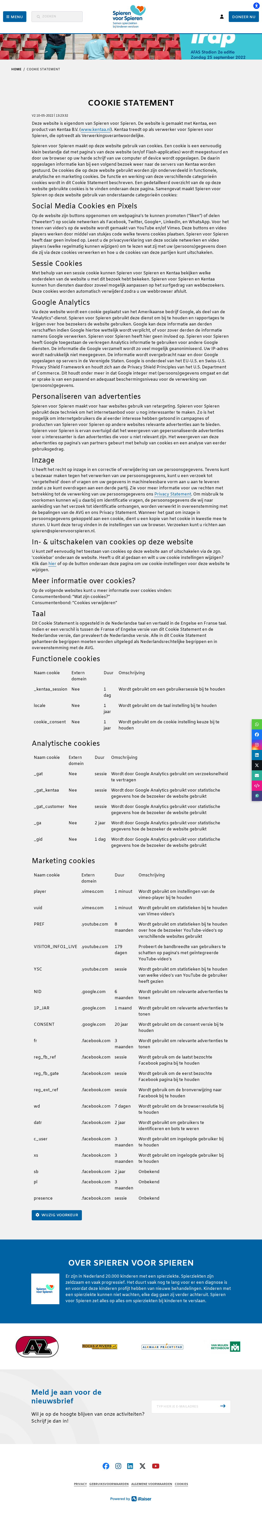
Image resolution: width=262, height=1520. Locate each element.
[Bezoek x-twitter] (142, 1466)
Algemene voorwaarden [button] (151, 1484)
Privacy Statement (172, 494)
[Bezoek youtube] (155, 1466)
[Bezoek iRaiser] (131, 1499)
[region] (131, 703)
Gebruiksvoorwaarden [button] (109, 1484)
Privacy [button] (80, 1484)
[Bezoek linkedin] (130, 1466)
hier (52, 564)
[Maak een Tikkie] (257, 796)
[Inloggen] (222, 17)
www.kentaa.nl (96, 129)
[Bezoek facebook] (106, 1466)
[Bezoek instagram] (118, 1466)
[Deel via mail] (257, 775)
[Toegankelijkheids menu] (256, 6)
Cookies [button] (181, 1484)
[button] (14, 16)
